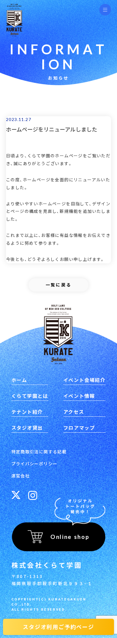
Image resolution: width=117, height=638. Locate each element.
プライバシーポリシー (34, 464)
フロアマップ (79, 427)
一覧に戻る (59, 285)
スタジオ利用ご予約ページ (58, 626)
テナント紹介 (27, 411)
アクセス (73, 411)
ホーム (19, 379)
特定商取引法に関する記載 (39, 452)
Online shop (69, 536)
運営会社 (20, 476)
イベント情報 (79, 395)
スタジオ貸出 (27, 427)
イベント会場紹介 (84, 379)
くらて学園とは (29, 395)
